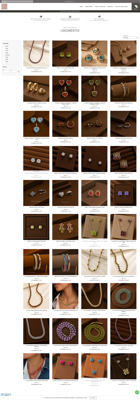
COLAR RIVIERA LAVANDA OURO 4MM (123, 345)
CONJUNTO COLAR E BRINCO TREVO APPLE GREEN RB (94, 242)
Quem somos (88, 6)
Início (81, 6)
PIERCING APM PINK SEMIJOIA (65, 138)
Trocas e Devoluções (121, 6)
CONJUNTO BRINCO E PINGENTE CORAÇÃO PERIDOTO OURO (95, 103)
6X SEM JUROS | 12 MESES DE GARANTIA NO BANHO (70, 11)
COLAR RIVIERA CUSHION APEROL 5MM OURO (36, 380)
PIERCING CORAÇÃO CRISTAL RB (65, 207)
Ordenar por (125, 35)
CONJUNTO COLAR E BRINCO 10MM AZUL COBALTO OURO (94, 381)
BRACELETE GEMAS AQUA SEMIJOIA (124, 103)
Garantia (110, 6)
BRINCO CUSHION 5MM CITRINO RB (37, 241)
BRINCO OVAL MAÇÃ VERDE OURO (65, 67)
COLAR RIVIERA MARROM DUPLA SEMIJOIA (36, 310)
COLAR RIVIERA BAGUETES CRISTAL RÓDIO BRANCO (36, 346)
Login (73, 1)
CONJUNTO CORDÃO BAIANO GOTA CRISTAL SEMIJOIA (123, 68)
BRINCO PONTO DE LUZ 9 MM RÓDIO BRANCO (65, 173)
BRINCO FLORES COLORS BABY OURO (65, 241)
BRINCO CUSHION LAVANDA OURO (123, 207)
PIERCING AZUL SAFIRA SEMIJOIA (123, 138)
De (3, 69)
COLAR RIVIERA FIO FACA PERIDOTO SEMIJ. (94, 276)
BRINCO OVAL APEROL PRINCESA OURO (95, 207)
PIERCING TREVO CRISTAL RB (36, 207)
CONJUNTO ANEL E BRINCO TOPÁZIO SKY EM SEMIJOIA (94, 68)
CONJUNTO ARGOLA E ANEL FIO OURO (36, 103)
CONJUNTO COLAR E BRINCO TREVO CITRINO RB (123, 380)
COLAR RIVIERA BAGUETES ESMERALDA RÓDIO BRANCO (123, 311)
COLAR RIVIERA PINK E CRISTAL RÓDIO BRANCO (66, 345)
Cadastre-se (69, 1)
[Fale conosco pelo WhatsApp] (137, 392)
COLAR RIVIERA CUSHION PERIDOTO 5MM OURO (95, 345)
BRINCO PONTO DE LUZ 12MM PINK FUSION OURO (65, 380)
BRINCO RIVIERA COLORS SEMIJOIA (124, 173)
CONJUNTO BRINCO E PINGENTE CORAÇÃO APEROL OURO (66, 103)
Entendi (93, 397)
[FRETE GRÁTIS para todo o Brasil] (40, 16)
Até (11, 69)
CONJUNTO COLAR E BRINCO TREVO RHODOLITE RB (123, 242)
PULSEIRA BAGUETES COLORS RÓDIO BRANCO (65, 276)
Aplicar (19, 71)
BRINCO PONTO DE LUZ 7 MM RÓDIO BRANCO (94, 173)
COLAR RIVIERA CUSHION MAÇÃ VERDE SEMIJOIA (65, 310)
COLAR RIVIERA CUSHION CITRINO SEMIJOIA (94, 310)
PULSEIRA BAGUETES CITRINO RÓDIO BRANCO (36, 276)
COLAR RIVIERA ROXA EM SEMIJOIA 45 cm (36, 67)
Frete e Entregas (100, 6)
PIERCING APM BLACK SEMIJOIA (95, 138)
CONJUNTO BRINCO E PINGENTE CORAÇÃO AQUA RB (36, 139)
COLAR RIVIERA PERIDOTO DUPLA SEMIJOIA (124, 276)
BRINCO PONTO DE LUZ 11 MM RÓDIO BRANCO (36, 173)
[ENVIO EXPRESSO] (99, 16)
